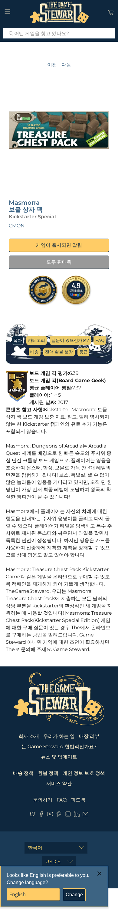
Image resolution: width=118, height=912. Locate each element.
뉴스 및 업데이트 (59, 757)
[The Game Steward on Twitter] (32, 815)
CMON (17, 226)
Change (74, 894)
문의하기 (42, 800)
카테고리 (36, 340)
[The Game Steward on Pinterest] (59, 815)
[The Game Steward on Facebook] (41, 815)
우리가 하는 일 (59, 736)
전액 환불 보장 (59, 352)
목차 (17, 340)
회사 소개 (28, 736)
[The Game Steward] (59, 12)
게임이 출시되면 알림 (59, 245)
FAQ (100, 340)
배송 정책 (23, 773)
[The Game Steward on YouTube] (50, 815)
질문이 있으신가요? (70, 340)
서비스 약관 (59, 783)
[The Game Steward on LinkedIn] (77, 815)
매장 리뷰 (89, 736)
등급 (83, 352)
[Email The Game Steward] (85, 815)
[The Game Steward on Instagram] (68, 815)
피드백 (78, 800)
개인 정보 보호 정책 (84, 773)
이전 (52, 65)
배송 (34, 352)
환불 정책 (48, 773)
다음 (66, 65)
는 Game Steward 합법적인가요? (59, 746)
